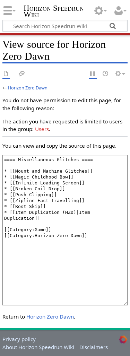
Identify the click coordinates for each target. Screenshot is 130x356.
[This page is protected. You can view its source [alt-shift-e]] (93, 74)
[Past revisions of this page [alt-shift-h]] (106, 74)
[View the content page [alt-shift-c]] (6, 74)
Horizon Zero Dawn (27, 88)
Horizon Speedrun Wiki (54, 12)
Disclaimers (93, 347)
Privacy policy (19, 339)
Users (42, 128)
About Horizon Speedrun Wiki (38, 347)
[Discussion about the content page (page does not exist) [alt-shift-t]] (22, 74)
